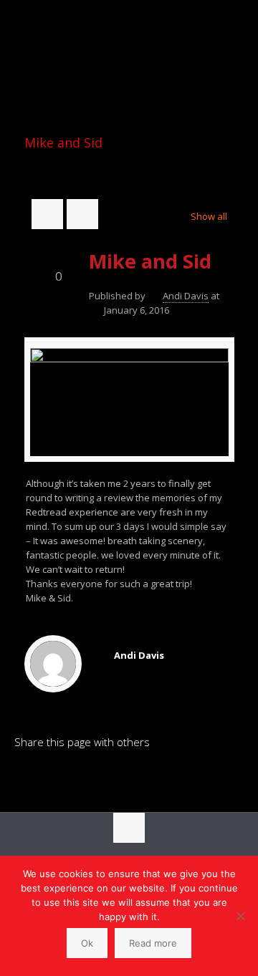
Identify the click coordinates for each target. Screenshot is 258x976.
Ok (87, 943)
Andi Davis (186, 295)
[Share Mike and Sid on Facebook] (49, 777)
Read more (153, 943)
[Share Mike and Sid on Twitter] (74, 777)
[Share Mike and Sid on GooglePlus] (147, 777)
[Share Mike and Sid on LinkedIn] (25, 777)
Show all (208, 216)
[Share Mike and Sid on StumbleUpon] (122, 777)
